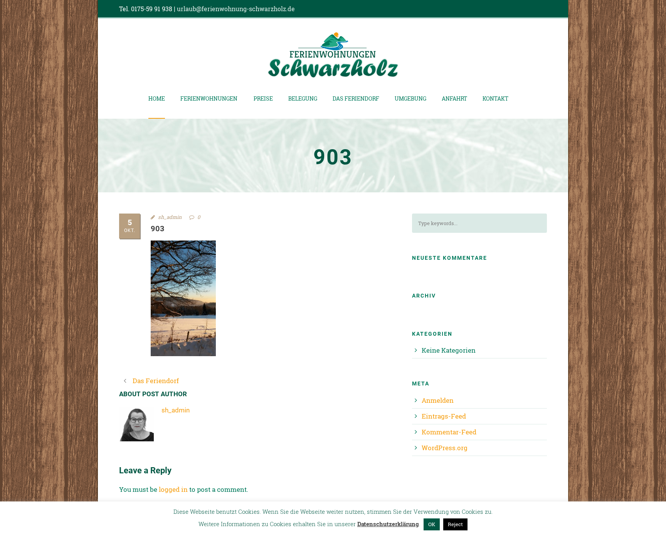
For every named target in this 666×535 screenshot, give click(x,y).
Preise (263, 98)
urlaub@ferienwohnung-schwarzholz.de (236, 9)
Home (156, 98)
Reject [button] (455, 524)
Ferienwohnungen (208, 98)
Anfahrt (454, 98)
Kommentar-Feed (449, 431)
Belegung (302, 98)
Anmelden (438, 400)
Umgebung (410, 98)
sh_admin (170, 217)
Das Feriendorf (356, 98)
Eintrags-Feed (444, 416)
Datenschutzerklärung (388, 524)
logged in (173, 489)
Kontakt (495, 98)
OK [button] (431, 524)
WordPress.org (445, 447)
